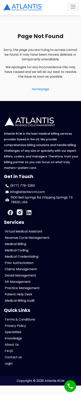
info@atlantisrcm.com (27, 192)
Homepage (40, 89)
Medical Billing (15, 244)
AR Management (18, 281)
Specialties (13, 332)
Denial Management (20, 275)
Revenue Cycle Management (27, 237)
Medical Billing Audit (20, 300)
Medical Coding (16, 250)
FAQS (9, 351)
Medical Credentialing (21, 256)
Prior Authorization (19, 263)
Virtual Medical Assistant (23, 231)
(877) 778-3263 (22, 185)
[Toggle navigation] (73, 7)
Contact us (13, 357)
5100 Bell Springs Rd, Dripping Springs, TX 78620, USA (42, 199)
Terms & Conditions (20, 319)
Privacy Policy (15, 325)
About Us (12, 344)
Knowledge (13, 338)
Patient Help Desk (18, 294)
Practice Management (22, 288)
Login (9, 363)
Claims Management (21, 269)
